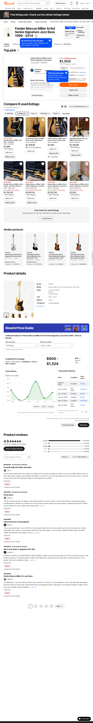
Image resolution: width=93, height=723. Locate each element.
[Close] (66, 73)
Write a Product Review (14, 449)
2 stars (45, 449)
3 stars (45, 446)
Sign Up (82, 3)
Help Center (85, 8)
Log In (87, 3)
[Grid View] (62, 106)
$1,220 (83, 394)
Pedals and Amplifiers (29, 8)
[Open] (36, 345)
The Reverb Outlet (10, 8)
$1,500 (83, 384)
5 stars (45, 440)
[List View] (65, 106)
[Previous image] (8, 76)
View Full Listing (37, 95)
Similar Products (18, 44)
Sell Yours (83, 425)
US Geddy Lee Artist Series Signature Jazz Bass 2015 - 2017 (34, 256)
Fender (50, 284)
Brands (46, 8)
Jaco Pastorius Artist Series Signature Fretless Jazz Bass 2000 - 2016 (57, 256)
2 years (50, 406)
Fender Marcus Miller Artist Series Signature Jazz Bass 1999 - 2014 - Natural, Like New (42, 59)
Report (7, 484)
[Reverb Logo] (9, 3)
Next (58, 606)
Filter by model (10, 342)
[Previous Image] (7, 296)
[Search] (48, 3)
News (51, 8)
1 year (44, 406)
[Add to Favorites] (36, 36)
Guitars (19, 8)
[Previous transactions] (82, 411)
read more (42, 506)
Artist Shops (67, 8)
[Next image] (23, 76)
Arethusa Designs (38, 70)
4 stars (45, 443)
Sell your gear (60, 3)
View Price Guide (68, 425)
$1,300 (83, 405)
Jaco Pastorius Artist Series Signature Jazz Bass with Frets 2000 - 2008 (77, 256)
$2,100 (83, 397)
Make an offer (74, 95)
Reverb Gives (76, 8)
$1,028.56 (84, 389)
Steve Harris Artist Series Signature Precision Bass (13, 255)
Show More (40, 306)
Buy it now (73, 85)
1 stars (45, 451)
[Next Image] (31, 296)
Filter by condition (46, 342)
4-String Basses (53, 303)
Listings (6, 44)
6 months (37, 406)
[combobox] (20, 345)
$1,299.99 (84, 401)
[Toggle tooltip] (18, 50)
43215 (74, 64)
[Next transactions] (86, 411)
